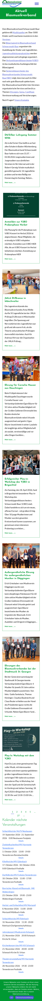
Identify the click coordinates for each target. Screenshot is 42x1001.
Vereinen (6, 39)
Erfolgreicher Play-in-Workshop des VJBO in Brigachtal (17, 482)
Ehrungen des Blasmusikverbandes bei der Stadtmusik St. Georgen (20, 669)
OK (11, 997)
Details (21, 841)
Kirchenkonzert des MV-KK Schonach (18, 945)
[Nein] (39, 990)
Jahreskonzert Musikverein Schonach (18, 932)
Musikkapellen (18, 32)
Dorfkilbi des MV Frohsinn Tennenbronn (19, 875)
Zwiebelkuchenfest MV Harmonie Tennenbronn (16, 846)
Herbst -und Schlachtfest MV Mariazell (19, 905)
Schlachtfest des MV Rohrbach (15, 918)
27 (18, 815)
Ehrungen (14, 92)
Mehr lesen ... (9, 182)
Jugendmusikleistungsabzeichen (16, 53)
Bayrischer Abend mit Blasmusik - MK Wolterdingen (18, 890)
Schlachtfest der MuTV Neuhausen (17, 831)
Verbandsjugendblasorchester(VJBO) (22, 60)
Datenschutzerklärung (24, 997)
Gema (21, 92)
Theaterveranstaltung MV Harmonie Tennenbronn (18, 961)
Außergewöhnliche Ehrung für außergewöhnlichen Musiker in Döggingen (19, 575)
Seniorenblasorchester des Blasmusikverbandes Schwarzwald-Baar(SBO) (17, 74)
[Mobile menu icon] (37, 3)
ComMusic (29, 92)
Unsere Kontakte (21, 100)
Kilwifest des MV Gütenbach (14, 861)
